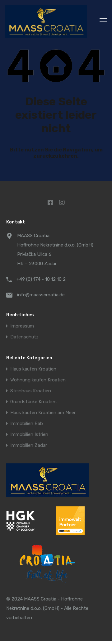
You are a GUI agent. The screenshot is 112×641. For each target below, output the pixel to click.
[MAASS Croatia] (46, 21)
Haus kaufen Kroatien (33, 369)
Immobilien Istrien (29, 434)
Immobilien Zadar (28, 445)
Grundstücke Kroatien (33, 401)
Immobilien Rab (26, 423)
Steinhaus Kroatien (30, 391)
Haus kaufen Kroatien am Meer (43, 412)
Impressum (22, 326)
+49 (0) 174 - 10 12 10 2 (41, 279)
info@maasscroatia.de (41, 295)
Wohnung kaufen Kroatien (38, 380)
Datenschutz (24, 337)
